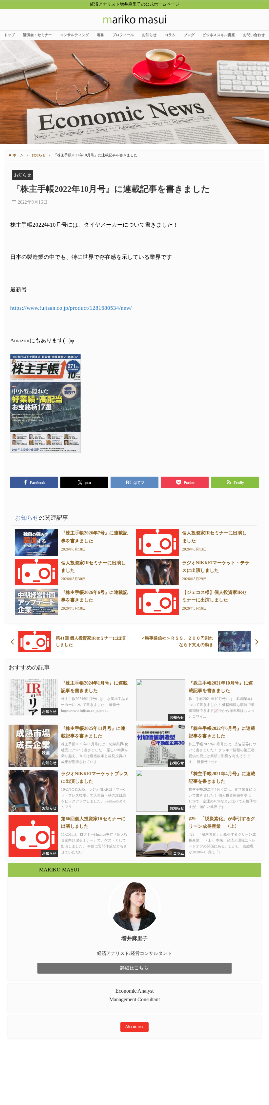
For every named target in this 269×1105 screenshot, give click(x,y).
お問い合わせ (254, 35)
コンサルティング (74, 35)
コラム (170, 35)
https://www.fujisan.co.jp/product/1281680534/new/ (71, 308)
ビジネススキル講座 (218, 35)
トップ (9, 35)
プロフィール (123, 35)
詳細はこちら (134, 968)
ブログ (189, 35)
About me (134, 1026)
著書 (100, 35)
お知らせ (149, 35)
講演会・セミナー (37, 35)
